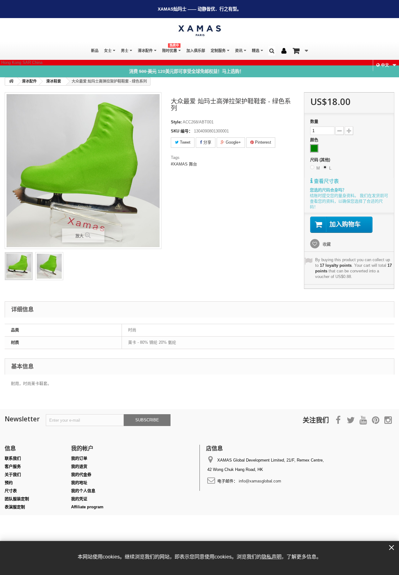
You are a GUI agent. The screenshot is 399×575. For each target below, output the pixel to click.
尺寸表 (11, 490)
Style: (176, 122)
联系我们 (13, 458)
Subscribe (147, 420)
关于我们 (13, 474)
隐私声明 (271, 556)
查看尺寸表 (326, 181)
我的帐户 (82, 448)
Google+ (232, 142)
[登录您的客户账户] (284, 51)
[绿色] (314, 148)
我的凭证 (79, 498)
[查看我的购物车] (300, 51)
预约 (9, 482)
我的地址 (79, 482)
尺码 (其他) (320, 159)
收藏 (326, 244)
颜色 (315, 139)
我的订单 (79, 458)
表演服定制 (15, 507)
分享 (206, 142)
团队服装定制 (17, 498)
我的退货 (79, 466)
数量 (314, 121)
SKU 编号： (182, 131)
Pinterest (262, 142)
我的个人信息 (83, 490)
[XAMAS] (199, 31)
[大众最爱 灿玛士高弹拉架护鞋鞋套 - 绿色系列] (18, 266)
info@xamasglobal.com (260, 481)
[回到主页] (11, 81)
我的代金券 (81, 474)
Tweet (184, 142)
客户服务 (13, 466)
